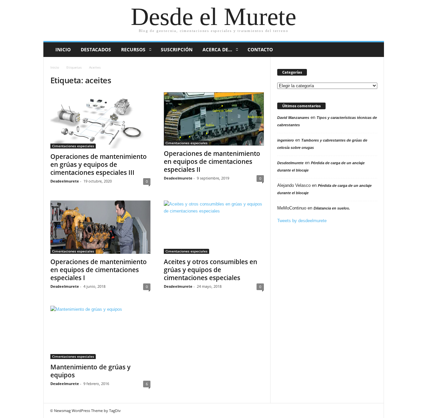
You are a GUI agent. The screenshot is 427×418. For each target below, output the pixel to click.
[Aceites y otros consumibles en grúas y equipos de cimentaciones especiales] (214, 227)
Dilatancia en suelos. (332, 208)
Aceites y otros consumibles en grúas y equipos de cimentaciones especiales (210, 269)
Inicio (63, 49)
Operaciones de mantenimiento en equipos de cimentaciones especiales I (98, 269)
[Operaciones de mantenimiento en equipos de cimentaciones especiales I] (100, 227)
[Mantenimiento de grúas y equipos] (100, 332)
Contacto (260, 49)
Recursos (133, 49)
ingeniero (285, 140)
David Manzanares (293, 118)
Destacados (96, 49)
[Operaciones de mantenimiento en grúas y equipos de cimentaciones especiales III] (100, 120)
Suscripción (176, 49)
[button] (374, 49)
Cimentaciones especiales (73, 146)
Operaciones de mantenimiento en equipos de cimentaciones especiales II (212, 161)
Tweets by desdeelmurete (302, 220)
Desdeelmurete (64, 181)
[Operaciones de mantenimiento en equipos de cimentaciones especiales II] (214, 119)
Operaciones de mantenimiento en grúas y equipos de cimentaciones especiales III (98, 164)
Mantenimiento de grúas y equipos (90, 371)
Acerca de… (217, 49)
